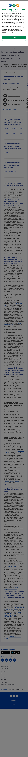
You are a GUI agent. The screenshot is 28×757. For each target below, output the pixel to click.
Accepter (14, 37)
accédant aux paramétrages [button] (14, 29)
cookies (4, 32)
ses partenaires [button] (5, 15)
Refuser (14, 41)
